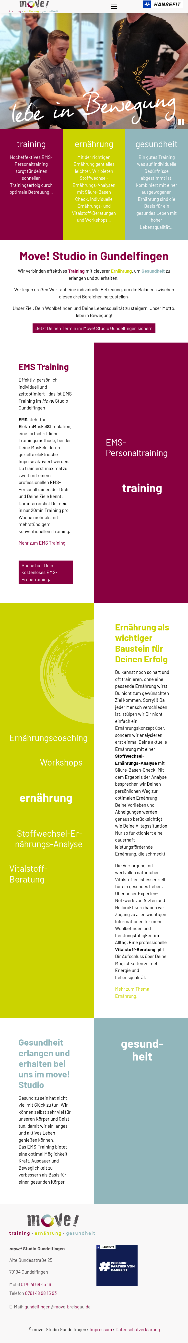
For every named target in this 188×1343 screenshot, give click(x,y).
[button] (114, 6)
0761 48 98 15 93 (41, 1293)
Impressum (101, 1329)
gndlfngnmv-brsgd (56, 1306)
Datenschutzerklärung (138, 1329)
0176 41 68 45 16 (36, 1284)
